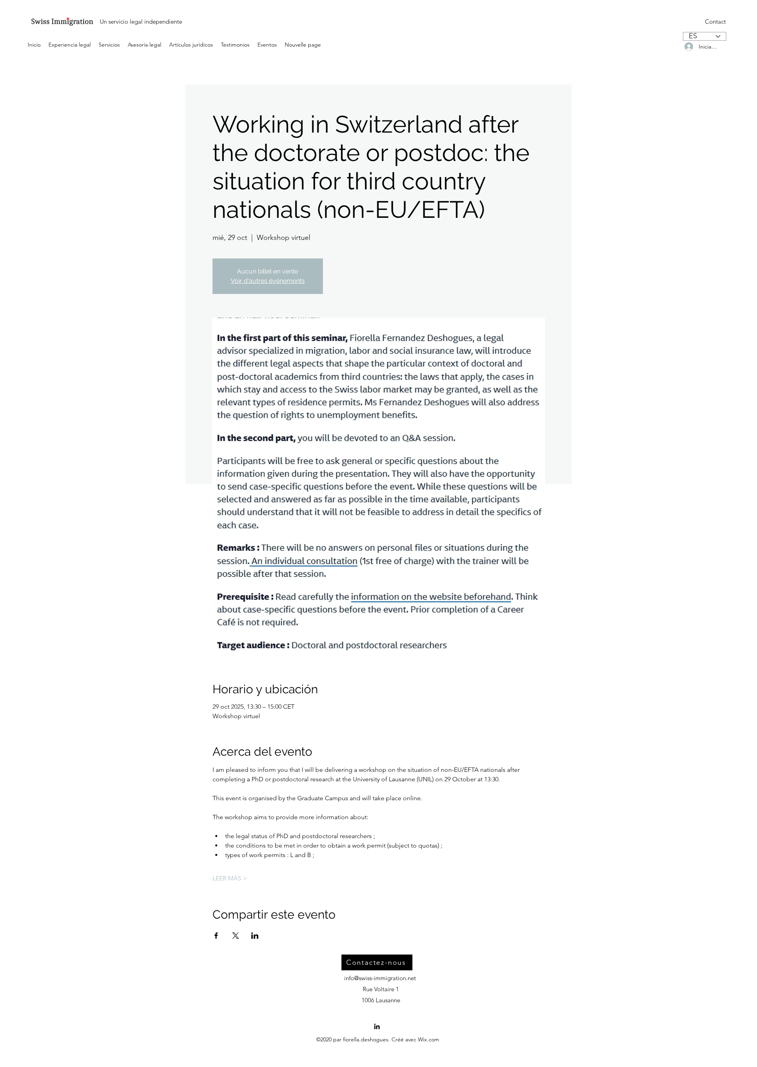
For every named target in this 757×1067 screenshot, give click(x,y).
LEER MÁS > (230, 878)
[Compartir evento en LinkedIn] (255, 935)
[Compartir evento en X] (235, 935)
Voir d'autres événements (268, 281)
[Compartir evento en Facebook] (216, 935)
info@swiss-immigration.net (380, 978)
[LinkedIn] (377, 1026)
